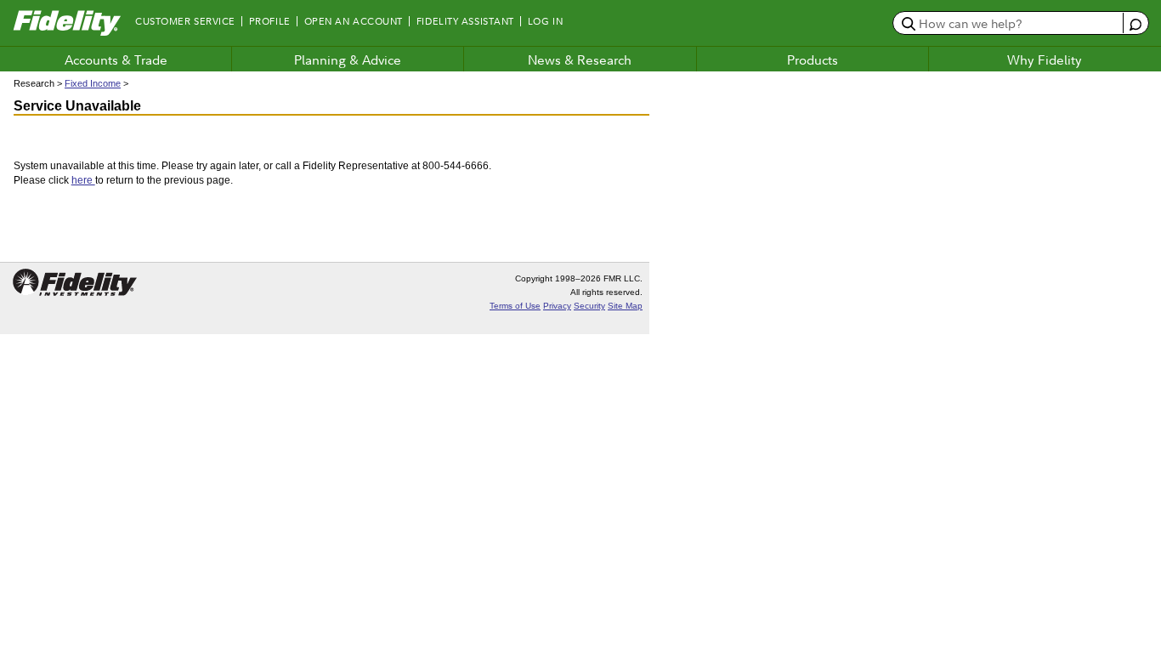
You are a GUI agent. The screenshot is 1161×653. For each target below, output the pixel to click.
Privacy (557, 305)
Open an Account (353, 21)
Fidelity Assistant (465, 21)
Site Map (625, 305)
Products (812, 59)
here (83, 180)
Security (589, 305)
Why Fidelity (1044, 59)
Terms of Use (515, 305)
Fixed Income (93, 83)
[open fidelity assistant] (1135, 22)
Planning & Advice (347, 59)
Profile (270, 21)
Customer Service (185, 21)
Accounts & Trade (116, 59)
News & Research (579, 59)
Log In (545, 21)
